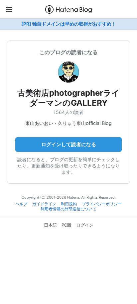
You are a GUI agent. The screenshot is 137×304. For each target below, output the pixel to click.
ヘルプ (21, 204)
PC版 (66, 225)
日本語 (50, 225)
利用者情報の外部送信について (68, 209)
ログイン (84, 225)
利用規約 (69, 204)
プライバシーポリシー (102, 204)
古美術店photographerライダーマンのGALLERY (68, 98)
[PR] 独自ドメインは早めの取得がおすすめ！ (68, 24)
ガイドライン (44, 204)
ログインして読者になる (68, 144)
